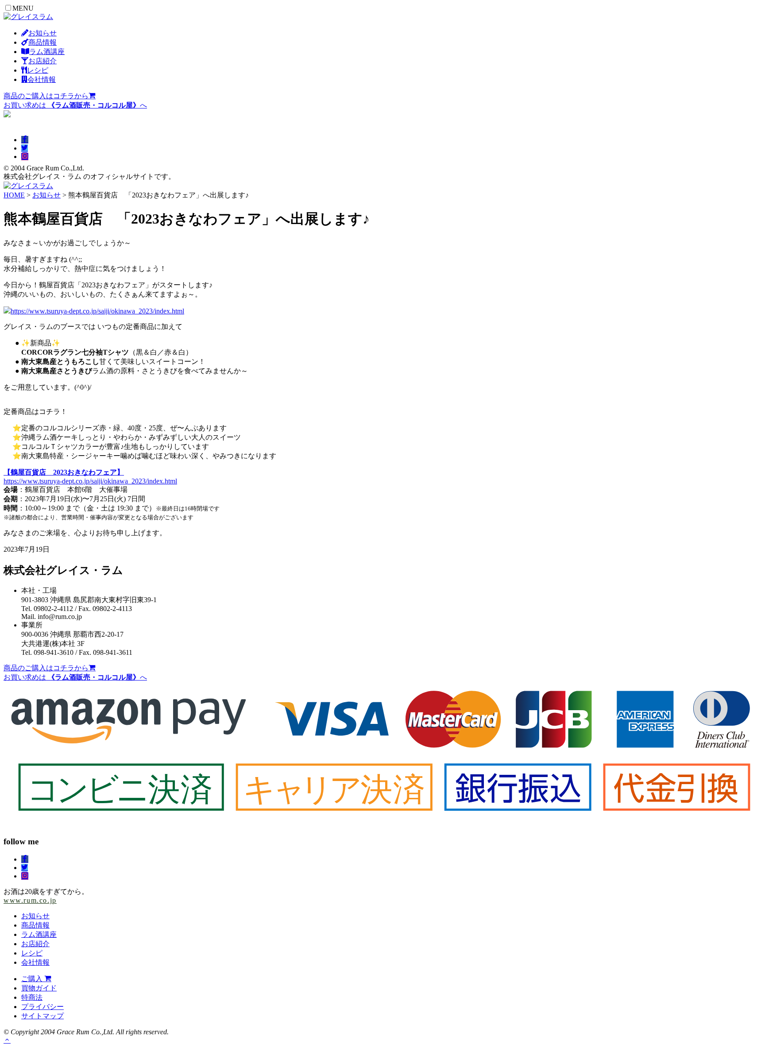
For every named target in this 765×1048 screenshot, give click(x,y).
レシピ (31, 953)
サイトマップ (42, 1016)
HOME (14, 195)
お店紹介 (35, 943)
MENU (23, 8)
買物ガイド (39, 988)
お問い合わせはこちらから (46, 123)
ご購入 (32, 978)
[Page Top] (7, 1040)
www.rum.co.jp (30, 900)
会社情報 (35, 962)
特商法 (31, 997)
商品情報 (35, 925)
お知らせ (46, 195)
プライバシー (42, 1006)
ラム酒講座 (39, 934)
